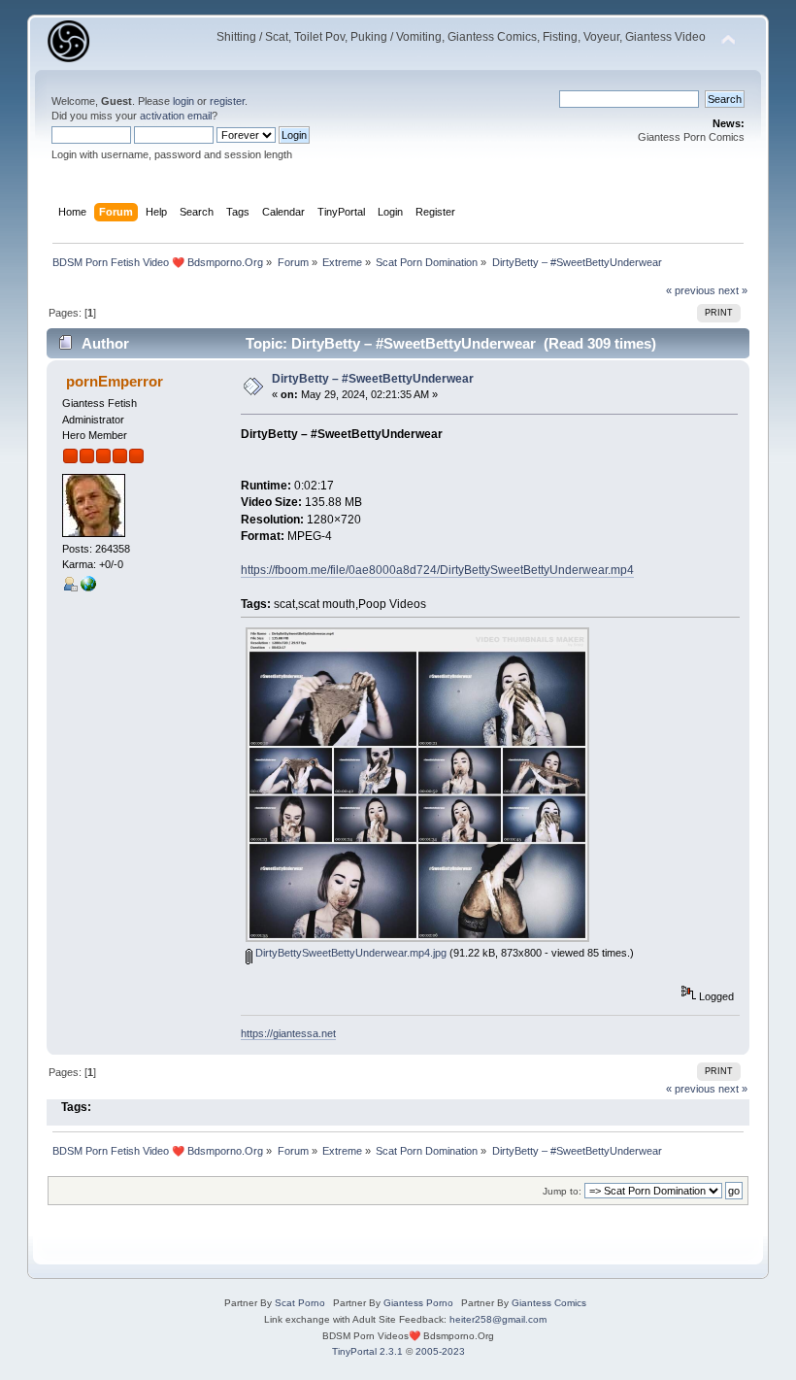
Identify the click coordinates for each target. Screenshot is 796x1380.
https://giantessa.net (288, 1033)
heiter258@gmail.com (498, 1319)
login (183, 101)
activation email (176, 115)
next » (732, 290)
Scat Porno (300, 1302)
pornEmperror (114, 381)
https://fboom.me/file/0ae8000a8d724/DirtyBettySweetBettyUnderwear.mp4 (437, 570)
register (227, 101)
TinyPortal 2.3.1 (367, 1351)
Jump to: (562, 1191)
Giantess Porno (418, 1302)
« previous (690, 290)
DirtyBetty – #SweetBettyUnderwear (373, 379)
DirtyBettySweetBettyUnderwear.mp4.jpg (349, 953)
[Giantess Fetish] (88, 587)
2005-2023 (440, 1351)
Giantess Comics (549, 1302)
